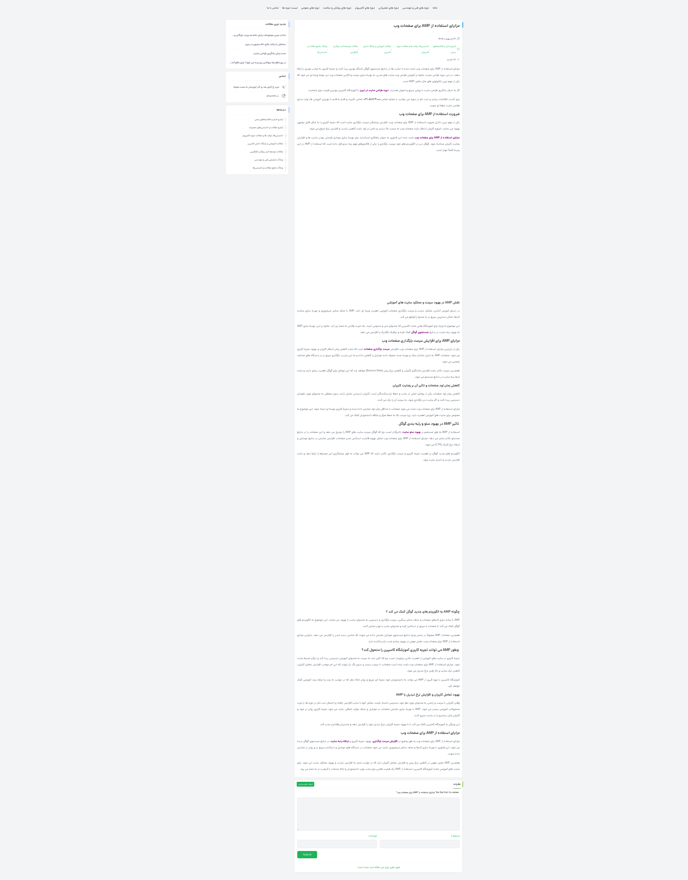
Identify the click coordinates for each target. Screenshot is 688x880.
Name (455, 836)
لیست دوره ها (290, 8)
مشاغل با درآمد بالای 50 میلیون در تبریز (265, 44)
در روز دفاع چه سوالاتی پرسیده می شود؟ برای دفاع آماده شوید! (257, 63)
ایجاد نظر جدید (305, 784)
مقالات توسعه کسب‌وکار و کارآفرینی (345, 49)
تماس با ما (273, 8)
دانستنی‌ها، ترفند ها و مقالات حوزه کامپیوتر (412, 49)
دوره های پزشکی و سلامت (337, 8)
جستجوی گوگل (420, 332)
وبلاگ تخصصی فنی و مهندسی (268, 159)
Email (373, 836)
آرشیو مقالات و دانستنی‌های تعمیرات (266, 127)
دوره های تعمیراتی (388, 8)
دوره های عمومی (310, 8)
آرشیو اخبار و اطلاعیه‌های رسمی (444, 49)
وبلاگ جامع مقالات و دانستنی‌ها (317, 49)
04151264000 (272, 96)
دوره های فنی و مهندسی (415, 8)
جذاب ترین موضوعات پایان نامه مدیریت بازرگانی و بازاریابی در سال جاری (260, 35)
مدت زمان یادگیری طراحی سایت (269, 53)
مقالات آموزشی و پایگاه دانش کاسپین (377, 49)
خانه (435, 8)
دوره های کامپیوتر (365, 8)
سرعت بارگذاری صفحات (377, 349)
